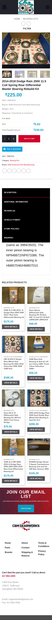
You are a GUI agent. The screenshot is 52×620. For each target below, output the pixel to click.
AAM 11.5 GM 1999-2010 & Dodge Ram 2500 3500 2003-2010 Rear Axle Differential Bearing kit (13, 466)
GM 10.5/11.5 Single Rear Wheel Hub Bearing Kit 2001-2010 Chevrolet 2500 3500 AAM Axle (14, 364)
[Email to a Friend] (19, 171)
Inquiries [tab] (8, 238)
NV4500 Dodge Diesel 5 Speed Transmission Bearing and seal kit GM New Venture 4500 (39, 465)
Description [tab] (10, 192)
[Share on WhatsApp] (4, 171)
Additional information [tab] (16, 202)
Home (17, 19)
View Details (10, 327)
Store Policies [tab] (11, 229)
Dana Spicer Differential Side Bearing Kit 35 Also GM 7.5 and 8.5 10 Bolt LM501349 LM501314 (39, 315)
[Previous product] (29, 23)
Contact (25, 547)
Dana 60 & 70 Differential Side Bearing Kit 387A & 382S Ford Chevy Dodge (12, 417)
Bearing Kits (30, 19)
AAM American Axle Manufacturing (20, 165)
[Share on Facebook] (9, 171)
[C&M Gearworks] (26, 7)
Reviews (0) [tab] (9, 211)
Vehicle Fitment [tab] (12, 220)
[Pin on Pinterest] (23, 171)
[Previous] (6, 50)
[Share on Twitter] (14, 171)
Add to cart (29, 138)
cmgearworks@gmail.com (21, 599)
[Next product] (23, 23)
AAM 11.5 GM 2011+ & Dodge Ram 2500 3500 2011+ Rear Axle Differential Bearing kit (14, 313)
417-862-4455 (8, 576)
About (24, 543)
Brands (8, 552)
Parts (7, 547)
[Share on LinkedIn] (28, 171)
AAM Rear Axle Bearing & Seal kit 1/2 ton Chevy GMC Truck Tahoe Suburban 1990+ (39, 364)
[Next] (45, 50)
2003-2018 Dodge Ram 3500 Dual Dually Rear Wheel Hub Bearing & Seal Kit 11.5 (39, 416)
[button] (4, 7)
